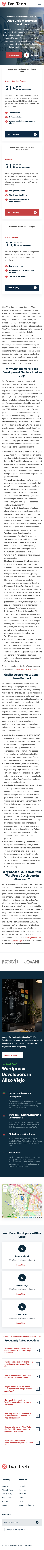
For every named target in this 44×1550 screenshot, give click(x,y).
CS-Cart (21, 1501)
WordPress (23, 1494)
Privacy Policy (7, 1494)
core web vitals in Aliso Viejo (24, 669)
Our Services (14, 55)
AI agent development (26, 1505)
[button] (22, 1198)
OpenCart (22, 1490)
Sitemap (5, 1501)
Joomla (21, 1498)
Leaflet (19, 1217)
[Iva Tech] (14, 3)
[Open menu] (39, 3)
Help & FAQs (6, 1498)
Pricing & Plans (7, 1490)
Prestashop (23, 1486)
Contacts (5, 1505)
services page (16, 940)
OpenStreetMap (29, 1217)
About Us (5, 1486)
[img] (22, 1201)
